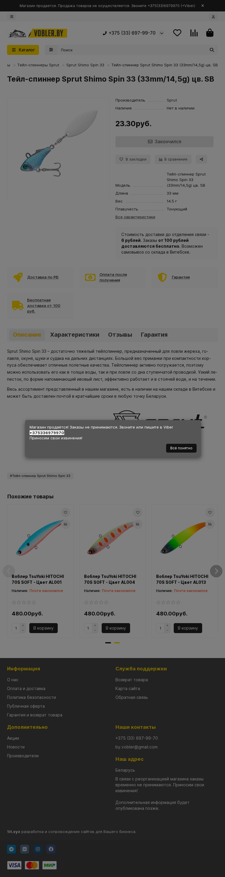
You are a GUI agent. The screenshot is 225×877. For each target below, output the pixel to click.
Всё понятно (181, 448)
